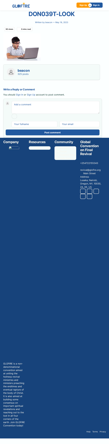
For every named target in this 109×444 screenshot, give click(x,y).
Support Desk (67, 154)
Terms (95, 431)
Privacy (103, 431)
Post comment (52, 132)
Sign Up (83, 5)
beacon (49, 22)
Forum (63, 148)
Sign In (96, 5)
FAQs (37, 148)
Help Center (66, 158)
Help (88, 431)
